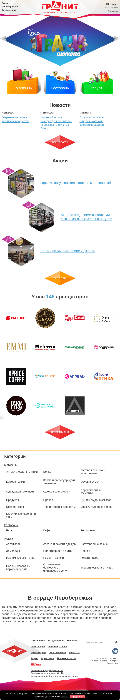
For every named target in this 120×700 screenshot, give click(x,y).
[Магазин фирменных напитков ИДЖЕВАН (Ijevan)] (45, 318)
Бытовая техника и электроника (92, 472)
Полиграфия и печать (57, 550)
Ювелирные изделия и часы (21, 515)
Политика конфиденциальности (47, 670)
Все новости (60, 142)
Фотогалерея (38, 646)
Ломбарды (13, 550)
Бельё (47, 471)
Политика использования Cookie (47, 673)
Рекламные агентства (20, 557)
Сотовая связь (15, 506)
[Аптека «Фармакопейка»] (74, 347)
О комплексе (38, 640)
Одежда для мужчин (56, 491)
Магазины (24, 88)
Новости (72, 640)
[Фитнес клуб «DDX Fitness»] (45, 376)
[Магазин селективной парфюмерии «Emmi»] (16, 347)
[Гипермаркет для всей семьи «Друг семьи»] (74, 318)
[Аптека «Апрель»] (74, 376)
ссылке (64, 696)
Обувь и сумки (89, 481)
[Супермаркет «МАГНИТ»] (16, 318)
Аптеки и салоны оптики (22, 471)
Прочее (48, 500)
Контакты (74, 652)
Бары (9, 530)
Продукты (12, 500)
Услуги (96, 88)
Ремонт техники (53, 557)
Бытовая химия (16, 481)
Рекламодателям (57, 646)
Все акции (60, 278)
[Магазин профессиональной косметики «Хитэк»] (103, 318)
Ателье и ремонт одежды (59, 544)
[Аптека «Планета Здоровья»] (45, 405)
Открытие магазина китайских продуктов (15, 119)
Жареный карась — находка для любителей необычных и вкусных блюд (56, 123)
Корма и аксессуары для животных (59, 482)
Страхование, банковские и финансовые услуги (56, 567)
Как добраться (10, 6)
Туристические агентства (96, 567)
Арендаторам (9, 10)
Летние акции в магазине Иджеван (67, 251)
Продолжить (78, 696)
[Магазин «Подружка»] (103, 347)
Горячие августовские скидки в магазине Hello (76, 183)
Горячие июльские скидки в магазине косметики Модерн (92, 121)
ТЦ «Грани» (112, 4)
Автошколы (13, 544)
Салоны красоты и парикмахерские (18, 568)
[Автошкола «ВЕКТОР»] (45, 347)
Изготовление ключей (94, 544)
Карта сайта (47, 658)
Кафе (46, 530)
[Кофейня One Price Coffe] (16, 376)
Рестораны (60, 88)
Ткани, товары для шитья (59, 506)
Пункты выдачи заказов (95, 500)
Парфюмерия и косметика (90, 492)
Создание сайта (99, 661)
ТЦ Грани (36, 664)
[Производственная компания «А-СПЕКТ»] (74, 405)
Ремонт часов (89, 557)
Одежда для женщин (20, 491)
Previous (3, 38)
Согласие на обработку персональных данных (54, 676)
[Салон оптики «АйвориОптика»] (103, 376)
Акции (5, 3)
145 (50, 296)
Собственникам (57, 652)
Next (117, 38)
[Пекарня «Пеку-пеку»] (16, 405)
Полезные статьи (66, 658)
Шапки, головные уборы (96, 506)
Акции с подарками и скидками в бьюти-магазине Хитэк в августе (86, 217)
